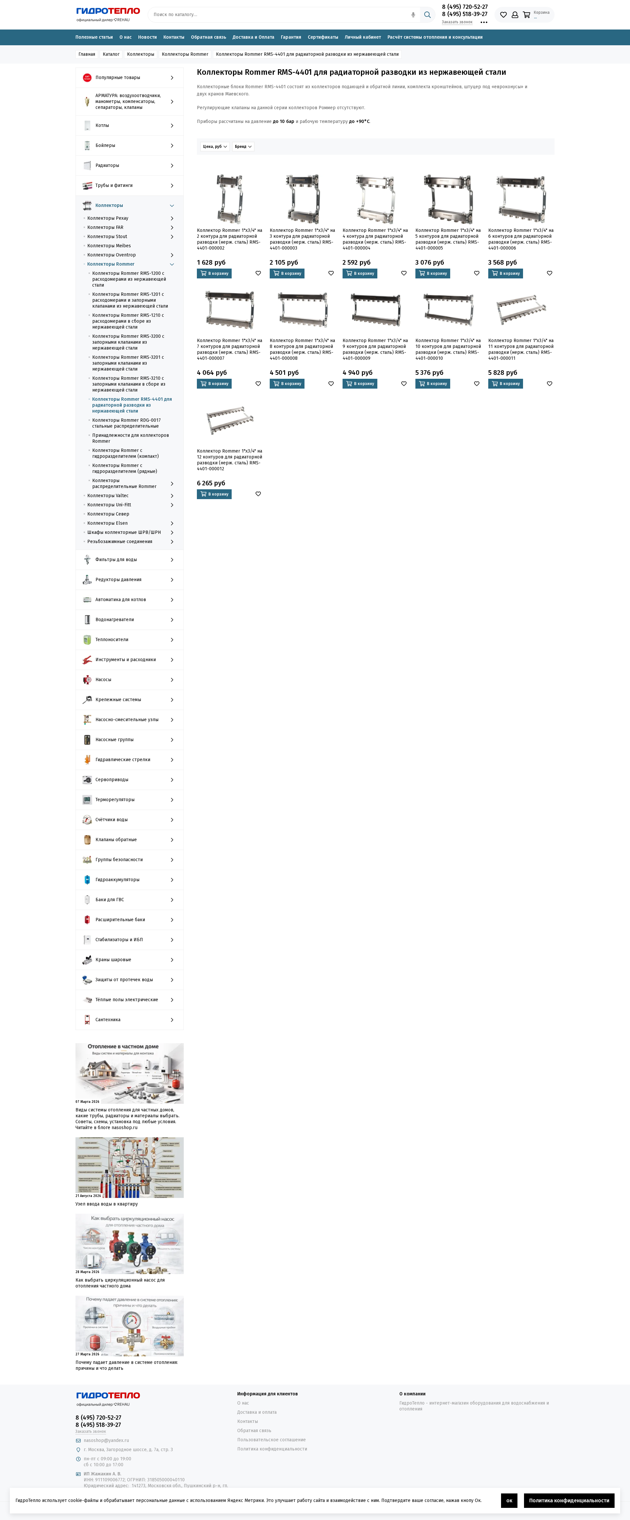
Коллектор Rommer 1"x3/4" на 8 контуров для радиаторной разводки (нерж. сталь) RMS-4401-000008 (302, 349)
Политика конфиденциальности (272, 1449)
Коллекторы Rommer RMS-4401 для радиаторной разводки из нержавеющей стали (132, 405)
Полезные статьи (94, 37)
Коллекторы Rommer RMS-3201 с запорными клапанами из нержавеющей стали (128, 363)
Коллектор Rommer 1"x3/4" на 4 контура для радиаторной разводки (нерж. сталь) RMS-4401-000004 (375, 239)
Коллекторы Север (108, 514)
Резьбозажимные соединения (119, 541)
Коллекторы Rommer (111, 264)
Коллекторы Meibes (109, 246)
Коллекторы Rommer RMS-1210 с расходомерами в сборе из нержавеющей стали (128, 321)
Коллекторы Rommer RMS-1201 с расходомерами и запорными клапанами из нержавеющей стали (130, 300)
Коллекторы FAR (105, 227)
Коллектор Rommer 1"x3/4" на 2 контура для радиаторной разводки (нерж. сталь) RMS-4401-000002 (229, 239)
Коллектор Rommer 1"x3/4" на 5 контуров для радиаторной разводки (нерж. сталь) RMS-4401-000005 (448, 239)
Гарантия (291, 37)
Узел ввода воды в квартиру (106, 1204)
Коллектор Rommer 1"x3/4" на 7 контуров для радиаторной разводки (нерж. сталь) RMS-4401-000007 (229, 349)
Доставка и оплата (257, 1412)
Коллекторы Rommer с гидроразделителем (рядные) (124, 468)
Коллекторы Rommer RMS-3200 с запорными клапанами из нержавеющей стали (128, 342)
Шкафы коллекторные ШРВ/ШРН (124, 532)
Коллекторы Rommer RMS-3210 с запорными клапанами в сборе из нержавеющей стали (128, 384)
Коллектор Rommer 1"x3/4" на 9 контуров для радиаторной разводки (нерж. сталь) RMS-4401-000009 (375, 349)
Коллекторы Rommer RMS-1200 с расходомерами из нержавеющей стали (129, 279)
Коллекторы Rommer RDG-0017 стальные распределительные (126, 423)
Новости (147, 37)
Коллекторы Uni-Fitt (109, 505)
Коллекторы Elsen (107, 523)
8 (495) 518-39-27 (465, 14)
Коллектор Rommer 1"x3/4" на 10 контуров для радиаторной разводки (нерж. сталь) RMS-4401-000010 (448, 349)
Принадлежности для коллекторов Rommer (130, 438)
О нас (125, 37)
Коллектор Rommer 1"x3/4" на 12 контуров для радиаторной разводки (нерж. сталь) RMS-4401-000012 (229, 460)
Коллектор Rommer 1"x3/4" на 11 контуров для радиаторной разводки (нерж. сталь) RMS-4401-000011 (521, 349)
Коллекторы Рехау (107, 218)
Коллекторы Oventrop (111, 255)
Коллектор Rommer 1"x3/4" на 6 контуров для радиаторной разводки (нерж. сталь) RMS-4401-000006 (521, 239)
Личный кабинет (363, 37)
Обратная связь (208, 37)
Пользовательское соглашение (271, 1440)
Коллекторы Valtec (108, 495)
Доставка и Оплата (253, 37)
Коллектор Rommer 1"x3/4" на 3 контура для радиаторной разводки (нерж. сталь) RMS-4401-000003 (302, 239)
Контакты (173, 37)
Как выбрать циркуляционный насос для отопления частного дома (120, 1283)
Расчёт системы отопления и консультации (435, 37)
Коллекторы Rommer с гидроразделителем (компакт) (125, 453)
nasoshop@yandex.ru (106, 1440)
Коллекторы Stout (107, 236)
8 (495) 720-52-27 (465, 6)
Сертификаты (323, 37)
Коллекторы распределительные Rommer (124, 483)
